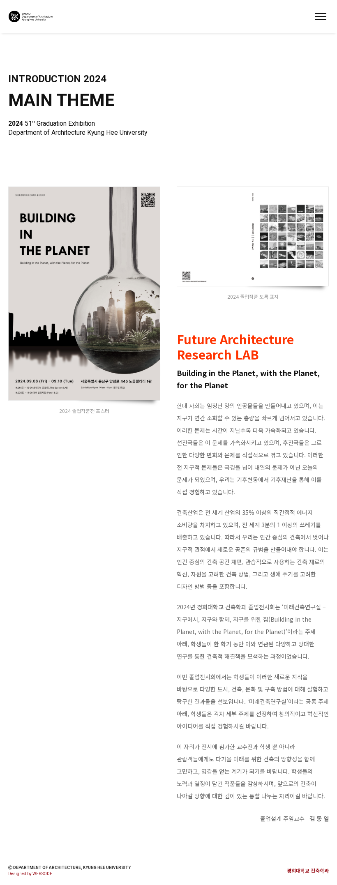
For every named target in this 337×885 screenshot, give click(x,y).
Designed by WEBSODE (30, 873)
